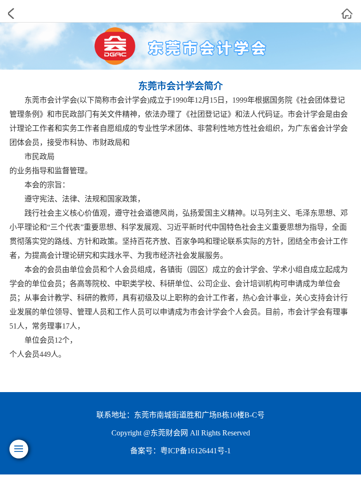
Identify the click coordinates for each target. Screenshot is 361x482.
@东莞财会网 (165, 433)
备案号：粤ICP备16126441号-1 (180, 451)
